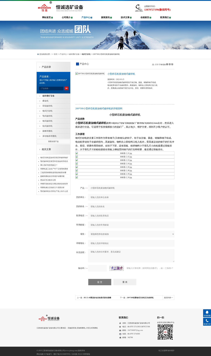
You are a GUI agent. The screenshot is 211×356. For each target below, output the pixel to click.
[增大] (172, 64)
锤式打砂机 (47, 111)
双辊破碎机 (47, 106)
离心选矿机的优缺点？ (49, 165)
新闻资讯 (105, 17)
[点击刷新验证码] (116, 268)
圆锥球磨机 (47, 131)
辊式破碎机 (47, 126)
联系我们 (164, 17)
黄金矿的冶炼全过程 (48, 180)
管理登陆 (86, 354)
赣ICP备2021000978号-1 (62, 354)
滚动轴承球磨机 (49, 136)
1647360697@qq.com (135, 330)
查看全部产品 (53, 141)
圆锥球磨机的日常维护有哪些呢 (52, 176)
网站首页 (46, 17)
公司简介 (66, 17)
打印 (156, 65)
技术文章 (125, 17)
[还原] (169, 64)
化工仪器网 (162, 351)
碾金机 (45, 101)
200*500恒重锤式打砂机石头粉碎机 (140, 298)
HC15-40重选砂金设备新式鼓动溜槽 (97, 298)
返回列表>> (168, 298)
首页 (55, 54)
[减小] (167, 64)
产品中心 (86, 17)
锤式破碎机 (47, 121)
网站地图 (40, 354)
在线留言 (145, 17)
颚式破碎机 (47, 116)
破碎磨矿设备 (74, 54)
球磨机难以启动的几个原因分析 (52, 187)
